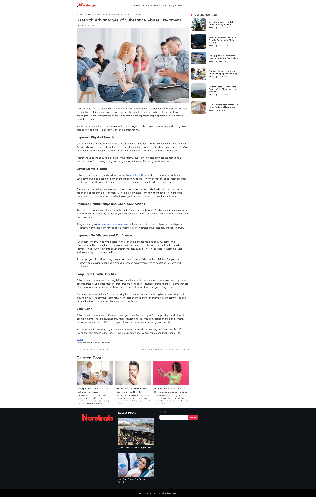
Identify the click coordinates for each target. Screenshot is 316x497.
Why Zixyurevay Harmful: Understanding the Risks (221, 23)
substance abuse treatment (113, 224)
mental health (135, 175)
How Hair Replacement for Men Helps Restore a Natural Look (224, 105)
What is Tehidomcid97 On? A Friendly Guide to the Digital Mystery (222, 40)
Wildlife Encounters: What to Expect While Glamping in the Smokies (223, 89)
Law (164, 5)
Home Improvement (151, 5)
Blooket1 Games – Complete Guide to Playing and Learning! (223, 72)
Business (136, 5)
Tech (180, 5)
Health (80, 339)
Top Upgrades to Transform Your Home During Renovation (223, 56)
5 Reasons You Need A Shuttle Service (135, 447)
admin (94, 25)
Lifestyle (172, 5)
